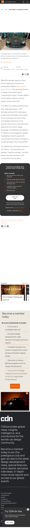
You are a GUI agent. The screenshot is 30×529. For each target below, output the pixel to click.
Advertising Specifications (8, 503)
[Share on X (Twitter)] (25, 74)
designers (4, 222)
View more (24, 283)
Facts (2, 505)
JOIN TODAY (15, 386)
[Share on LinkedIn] (28, 74)
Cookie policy (5, 495)
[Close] (28, 509)
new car (4, 220)
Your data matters (6, 493)
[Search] (23, 2)
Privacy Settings (6, 501)
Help (2, 507)
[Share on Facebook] (23, 74)
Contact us (4, 499)
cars (9, 220)
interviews (20, 220)
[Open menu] (27, 2)
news (13, 220)
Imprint (3, 497)
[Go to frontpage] (8, 1)
